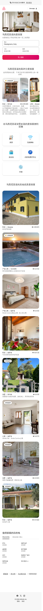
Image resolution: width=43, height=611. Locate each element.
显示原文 (29, 2)
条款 (23, 601)
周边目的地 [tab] (5, 537)
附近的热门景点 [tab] (17, 537)
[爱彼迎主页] (3, 8)
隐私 (18, 601)
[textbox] (11, 51)
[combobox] (21, 44)
